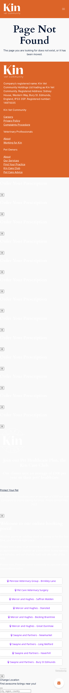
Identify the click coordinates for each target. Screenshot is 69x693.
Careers (8, 116)
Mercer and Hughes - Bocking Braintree (33, 617)
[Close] (1, 688)
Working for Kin (13, 142)
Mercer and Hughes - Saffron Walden (33, 599)
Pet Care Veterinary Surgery (32, 590)
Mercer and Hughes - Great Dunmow (32, 626)
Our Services (11, 160)
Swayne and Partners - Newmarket (32, 635)
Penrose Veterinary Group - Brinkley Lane (33, 581)
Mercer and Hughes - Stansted (33, 608)
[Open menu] (63, 9)
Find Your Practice (14, 164)
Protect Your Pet (9, 490)
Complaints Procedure (17, 124)
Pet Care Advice (13, 172)
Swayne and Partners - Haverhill (33, 653)
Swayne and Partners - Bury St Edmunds (32, 662)
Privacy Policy (12, 120)
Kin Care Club (12, 168)
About (7, 138)
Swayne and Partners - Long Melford (32, 644)
